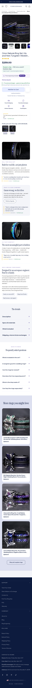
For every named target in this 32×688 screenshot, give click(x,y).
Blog (3, 620)
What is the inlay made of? (11, 382)
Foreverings (4, 11)
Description (6, 316)
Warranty (4, 606)
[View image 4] (23, 46)
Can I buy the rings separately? (12, 388)
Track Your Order (6, 587)
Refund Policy (5, 637)
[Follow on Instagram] (7, 675)
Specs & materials (8, 323)
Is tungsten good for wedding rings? (14, 364)
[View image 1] (5, 46)
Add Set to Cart (13, 89)
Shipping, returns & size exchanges (14, 335)
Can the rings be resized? (10, 370)
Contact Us (5, 595)
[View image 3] (17, 46)
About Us (4, 616)
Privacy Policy (5, 644)
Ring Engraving (6, 623)
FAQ (3, 602)
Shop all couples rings (16, 562)
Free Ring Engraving (16, 1)
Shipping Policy (6, 641)
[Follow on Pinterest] (11, 675)
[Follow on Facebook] (2, 675)
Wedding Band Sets (21, 11)
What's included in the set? (11, 357)
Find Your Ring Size (7, 599)
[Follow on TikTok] (16, 675)
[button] (5, 58)
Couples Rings (12, 11)
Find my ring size (6, 79)
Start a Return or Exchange (9, 591)
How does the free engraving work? (14, 376)
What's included (7, 329)
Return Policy (5, 633)
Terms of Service (6, 648)
